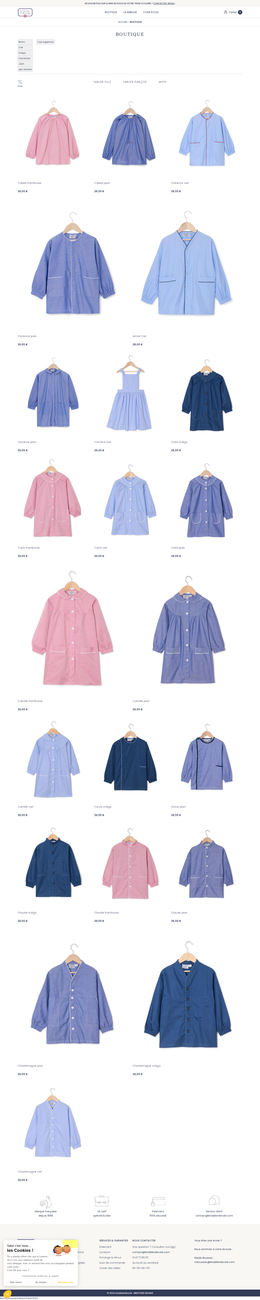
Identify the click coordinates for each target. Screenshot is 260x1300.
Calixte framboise (29, 183)
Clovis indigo (103, 807)
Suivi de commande (112, 1263)
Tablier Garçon (135, 82)
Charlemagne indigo (147, 1066)
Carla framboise (29, 548)
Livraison (104, 1252)
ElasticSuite (32, 1298)
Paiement (105, 1247)
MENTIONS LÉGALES (143, 1293)
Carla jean (178, 548)
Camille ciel (25, 807)
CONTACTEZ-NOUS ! (164, 3)
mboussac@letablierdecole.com (214, 1262)
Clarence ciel (180, 183)
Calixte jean (102, 183)
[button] (7, 1294)
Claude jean (179, 912)
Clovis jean (178, 807)
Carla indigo (179, 442)
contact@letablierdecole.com (214, 1215)
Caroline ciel (102, 442)
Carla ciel (100, 548)
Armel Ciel (139, 336)
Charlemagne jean (30, 1066)
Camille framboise (30, 701)
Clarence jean (27, 336)
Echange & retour (110, 1257)
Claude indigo (27, 912)
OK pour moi (65, 1282)
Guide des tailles (109, 1268)
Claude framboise (106, 912)
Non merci (16, 1282)
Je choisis (40, 1282)
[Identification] (225, 12)
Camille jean (141, 701)
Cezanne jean (27, 442)
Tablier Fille (102, 82)
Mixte (163, 82)
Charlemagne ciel (30, 1171)
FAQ (173, 1247)
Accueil (123, 22)
